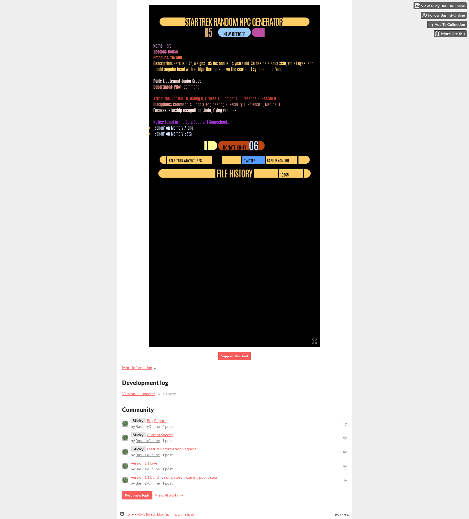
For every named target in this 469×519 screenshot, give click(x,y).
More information (137, 367)
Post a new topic (137, 495)
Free (346, 514)
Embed (189, 514)
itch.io (130, 514)
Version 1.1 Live (144, 463)
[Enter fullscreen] (314, 341)
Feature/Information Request (171, 448)
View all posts (166, 495)
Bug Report (156, 420)
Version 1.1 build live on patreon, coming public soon (174, 477)
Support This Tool (234, 356)
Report (176, 514)
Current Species (160, 434)
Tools (338, 514)
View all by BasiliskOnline (153, 514)
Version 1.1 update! (138, 393)
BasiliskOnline (148, 426)
